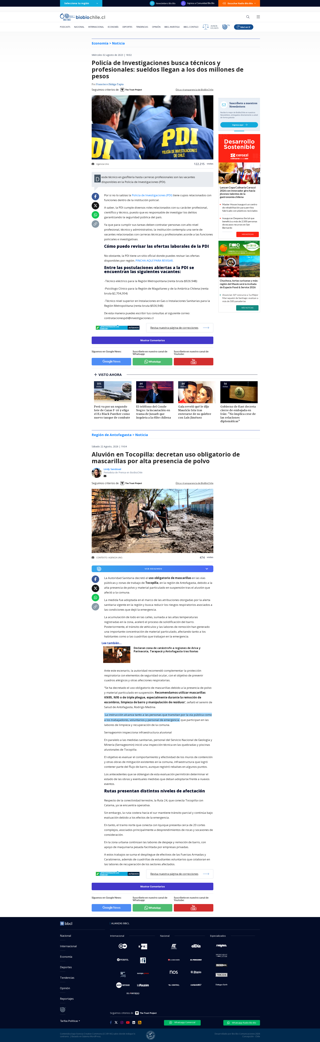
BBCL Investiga (172, 26)
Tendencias (142, 26)
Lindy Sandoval (112, 469)
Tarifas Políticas (69, 1020)
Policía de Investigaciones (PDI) (151, 195)
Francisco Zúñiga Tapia (110, 84)
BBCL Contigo (191, 26)
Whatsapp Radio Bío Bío (244, 1022)
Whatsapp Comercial (184, 1022)
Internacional (96, 26)
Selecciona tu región (76, 3)
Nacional (79, 26)
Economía (113, 26)
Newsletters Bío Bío (166, 3)
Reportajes (67, 999)
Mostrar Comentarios (152, 340)
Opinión (156, 26)
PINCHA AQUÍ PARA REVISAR (154, 260)
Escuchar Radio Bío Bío (240, 3)
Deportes (127, 26)
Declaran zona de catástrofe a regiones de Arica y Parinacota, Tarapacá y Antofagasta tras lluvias (167, 649)
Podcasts (65, 26)
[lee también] (117, 654)
